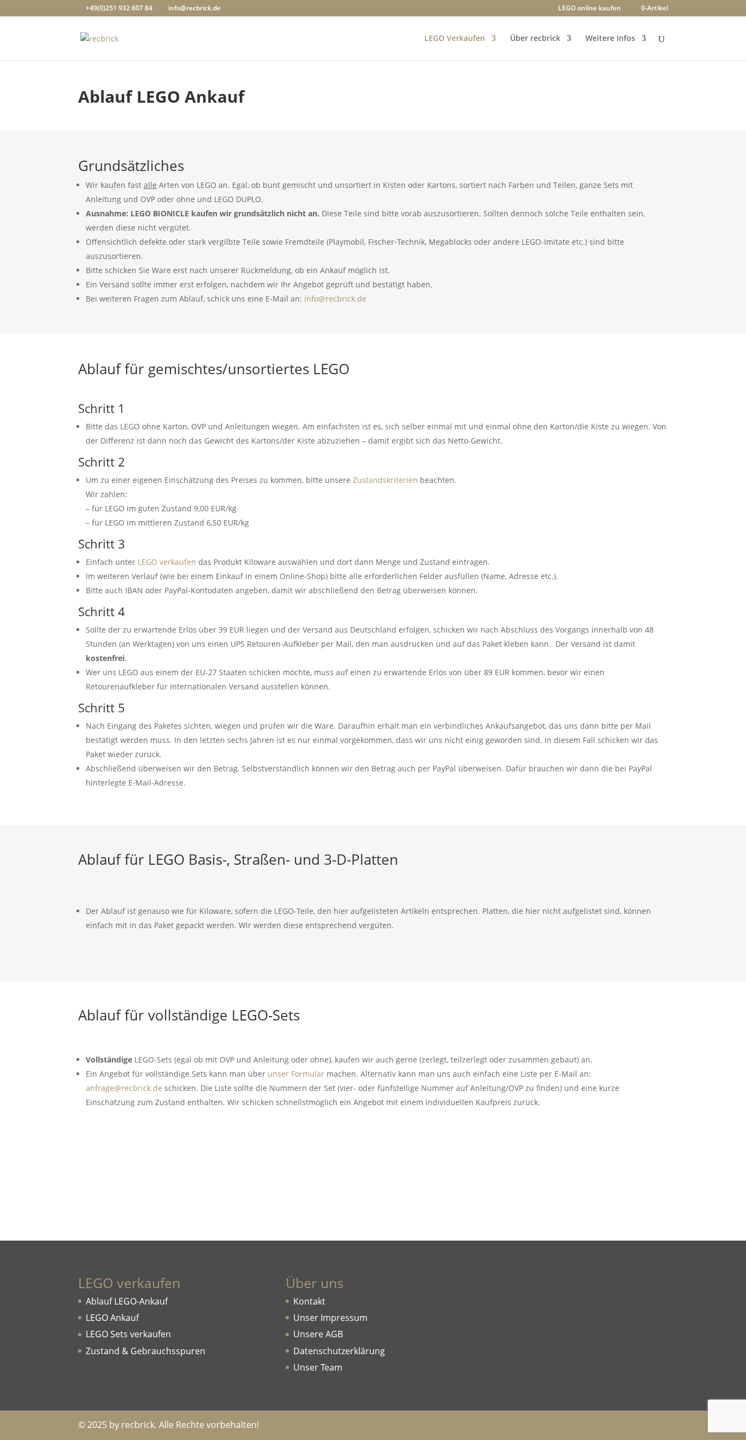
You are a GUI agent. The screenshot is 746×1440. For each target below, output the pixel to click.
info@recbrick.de (335, 298)
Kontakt (309, 1301)
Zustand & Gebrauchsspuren (145, 1351)
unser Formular (296, 1074)
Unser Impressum (330, 1318)
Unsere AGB (318, 1334)
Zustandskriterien (385, 480)
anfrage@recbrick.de (124, 1088)
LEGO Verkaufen (454, 38)
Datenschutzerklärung (339, 1351)
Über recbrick (535, 38)
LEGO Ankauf (112, 1318)
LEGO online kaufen (589, 9)
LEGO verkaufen (167, 562)
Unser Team (317, 1367)
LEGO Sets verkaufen (128, 1334)
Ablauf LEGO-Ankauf (127, 1301)
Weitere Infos (610, 38)
